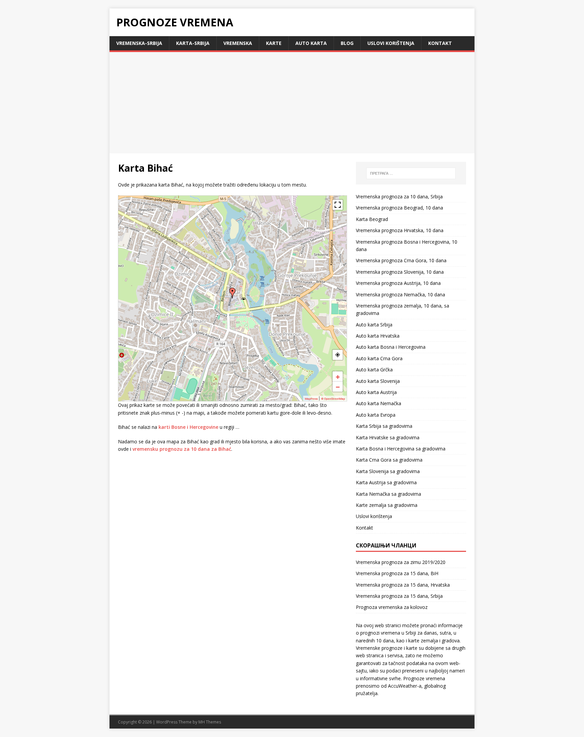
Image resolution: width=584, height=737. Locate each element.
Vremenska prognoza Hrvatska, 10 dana (399, 230)
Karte (274, 43)
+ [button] (337, 376)
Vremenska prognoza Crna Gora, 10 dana (401, 260)
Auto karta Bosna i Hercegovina (390, 347)
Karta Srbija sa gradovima (384, 426)
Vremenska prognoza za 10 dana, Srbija (399, 196)
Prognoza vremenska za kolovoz (392, 607)
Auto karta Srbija (374, 324)
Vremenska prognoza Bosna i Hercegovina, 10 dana (406, 245)
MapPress (311, 398)
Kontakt (440, 43)
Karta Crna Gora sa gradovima (389, 460)
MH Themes (209, 722)
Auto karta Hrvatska (377, 336)
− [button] (337, 386)
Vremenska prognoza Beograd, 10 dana (399, 207)
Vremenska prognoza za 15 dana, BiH (397, 573)
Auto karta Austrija (376, 392)
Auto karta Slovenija (378, 381)
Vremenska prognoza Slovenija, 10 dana (400, 272)
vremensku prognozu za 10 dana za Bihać (181, 449)
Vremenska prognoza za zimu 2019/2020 (400, 562)
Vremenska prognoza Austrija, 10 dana (398, 283)
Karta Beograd (372, 219)
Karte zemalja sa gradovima (386, 505)
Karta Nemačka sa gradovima (388, 494)
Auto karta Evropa (375, 415)
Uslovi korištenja (390, 43)
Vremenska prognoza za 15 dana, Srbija (399, 596)
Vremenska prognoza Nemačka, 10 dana (400, 294)
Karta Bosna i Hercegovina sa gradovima (400, 448)
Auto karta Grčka (374, 369)
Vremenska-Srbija (139, 43)
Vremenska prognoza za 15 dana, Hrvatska (403, 585)
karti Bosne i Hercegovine (188, 427)
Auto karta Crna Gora (379, 358)
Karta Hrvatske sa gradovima (387, 437)
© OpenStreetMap (333, 398)
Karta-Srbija (193, 43)
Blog (347, 43)
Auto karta (311, 43)
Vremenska (237, 43)
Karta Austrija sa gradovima (386, 482)
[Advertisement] (292, 102)
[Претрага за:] (411, 173)
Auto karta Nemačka (378, 403)
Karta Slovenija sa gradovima (388, 471)
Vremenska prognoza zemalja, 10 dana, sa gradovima (402, 309)
